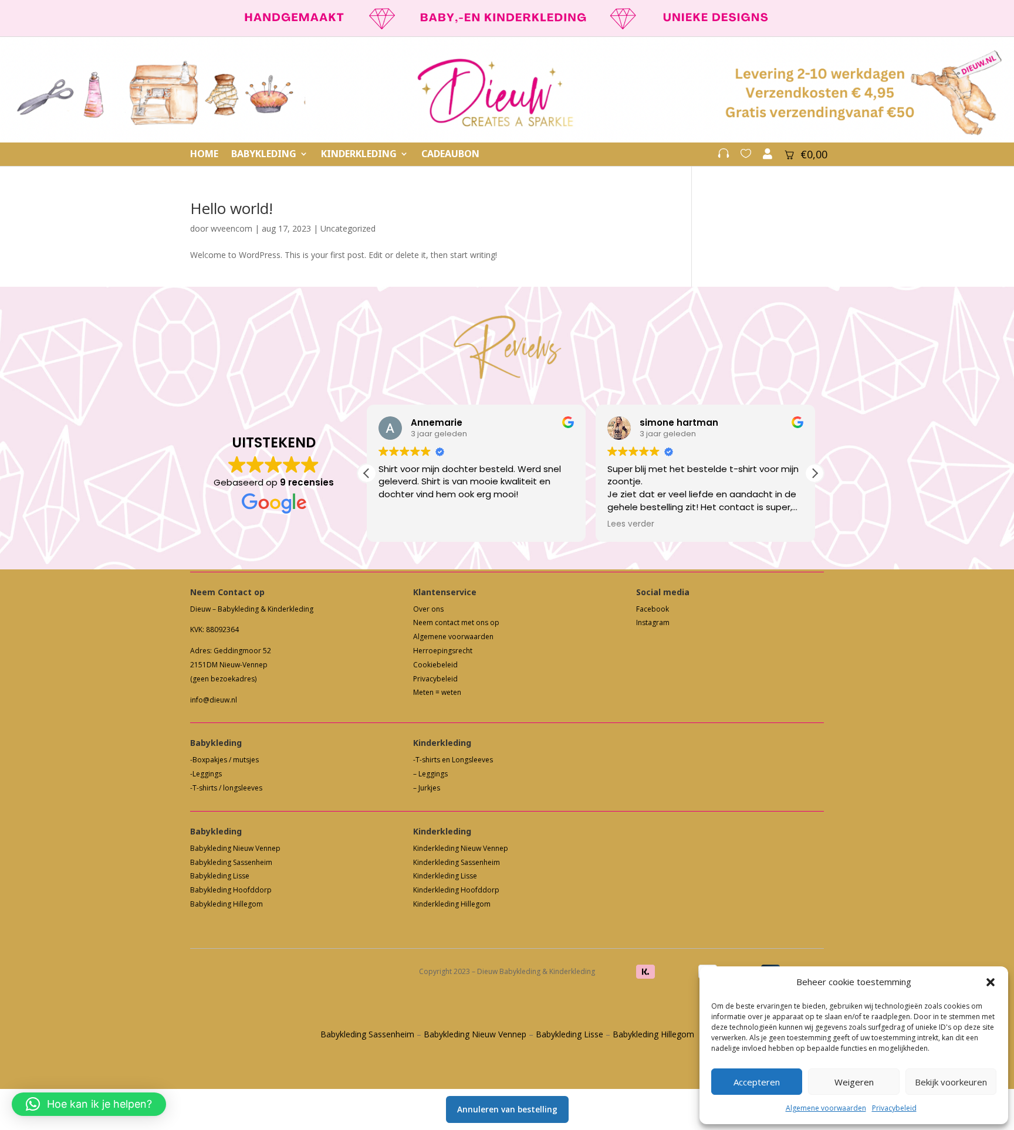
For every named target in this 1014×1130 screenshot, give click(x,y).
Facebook (652, 609)
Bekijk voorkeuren (951, 1082)
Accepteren (757, 1082)
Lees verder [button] (630, 524)
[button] (990, 982)
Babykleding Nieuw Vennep (235, 848)
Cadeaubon (450, 155)
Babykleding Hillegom (226, 904)
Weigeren (854, 1082)
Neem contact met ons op (456, 622)
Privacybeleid (894, 1108)
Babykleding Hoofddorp (231, 890)
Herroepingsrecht (442, 651)
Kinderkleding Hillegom (452, 904)
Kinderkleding (359, 155)
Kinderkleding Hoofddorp (456, 890)
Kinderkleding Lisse (445, 876)
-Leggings (206, 774)
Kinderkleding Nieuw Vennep (460, 848)
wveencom (231, 228)
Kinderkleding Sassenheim (456, 862)
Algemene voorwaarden (826, 1108)
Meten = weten (437, 692)
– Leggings (430, 774)
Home (204, 155)
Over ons (428, 609)
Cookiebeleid (435, 665)
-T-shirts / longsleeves (226, 788)
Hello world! (231, 208)
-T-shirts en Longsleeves (453, 760)
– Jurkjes (426, 788)
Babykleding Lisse (219, 876)
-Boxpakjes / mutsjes (224, 760)
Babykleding (263, 155)
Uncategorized (348, 228)
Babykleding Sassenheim (231, 862)
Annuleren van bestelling (507, 1109)
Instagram (653, 622)
